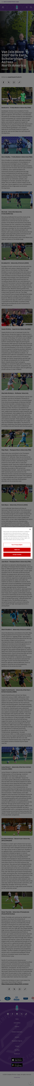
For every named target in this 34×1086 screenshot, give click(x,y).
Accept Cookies (17, 554)
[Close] (30, 529)
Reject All (17, 549)
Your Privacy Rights (17, 544)
